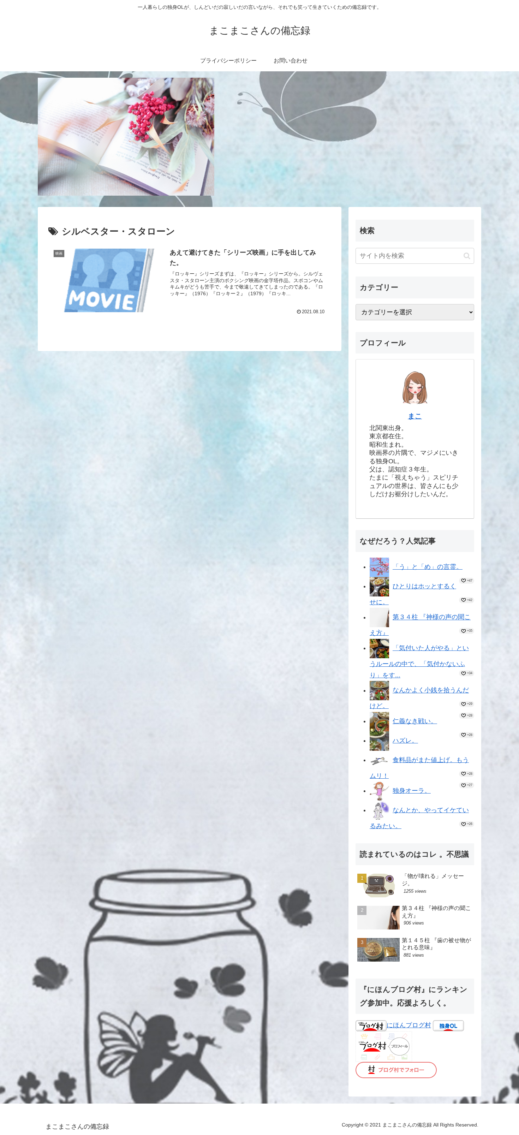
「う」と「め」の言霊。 (428, 566)
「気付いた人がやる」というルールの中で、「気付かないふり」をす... (419, 661)
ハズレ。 (405, 740)
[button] (467, 256)
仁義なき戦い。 (415, 721)
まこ (415, 416)
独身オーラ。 (412, 790)
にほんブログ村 (409, 1025)
